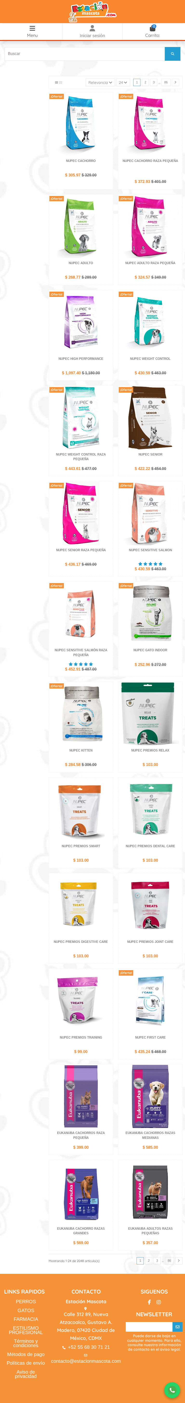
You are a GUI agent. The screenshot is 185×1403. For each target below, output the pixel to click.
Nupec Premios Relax (150, 750)
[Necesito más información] (172, 1390)
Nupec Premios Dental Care (150, 846)
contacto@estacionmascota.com (86, 1361)
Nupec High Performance (81, 359)
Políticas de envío (26, 1363)
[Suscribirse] (177, 1327)
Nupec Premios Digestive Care (81, 942)
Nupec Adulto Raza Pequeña (150, 263)
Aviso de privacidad (26, 1374)
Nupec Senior (150, 454)
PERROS (26, 1301)
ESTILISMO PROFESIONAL (26, 1330)
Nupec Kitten (80, 750)
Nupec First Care (150, 1037)
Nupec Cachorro (81, 161)
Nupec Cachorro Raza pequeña (150, 161)
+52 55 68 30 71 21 (89, 1347)
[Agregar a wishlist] (108, 99)
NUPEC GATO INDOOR (150, 650)
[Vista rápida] (108, 116)
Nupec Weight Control (150, 359)
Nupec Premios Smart (81, 846)
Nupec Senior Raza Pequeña (81, 550)
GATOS (26, 1310)
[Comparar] (108, 107)
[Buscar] (172, 54)
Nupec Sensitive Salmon (150, 550)
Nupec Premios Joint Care (150, 942)
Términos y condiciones (25, 1343)
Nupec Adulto (81, 263)
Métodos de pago (26, 1354)
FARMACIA (26, 1319)
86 (166, 82)
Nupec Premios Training (81, 1037)
